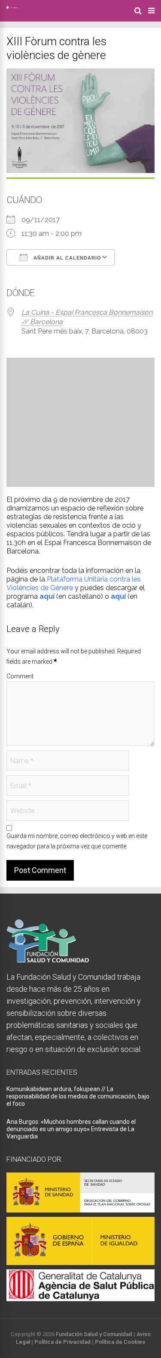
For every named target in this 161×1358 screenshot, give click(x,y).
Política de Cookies (120, 1342)
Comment (19, 676)
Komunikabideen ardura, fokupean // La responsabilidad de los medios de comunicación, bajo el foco (77, 1096)
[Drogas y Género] (12, 7)
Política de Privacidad (62, 1342)
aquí (118, 596)
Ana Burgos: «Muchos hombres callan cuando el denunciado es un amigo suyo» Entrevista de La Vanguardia (71, 1129)
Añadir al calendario (66, 257)
